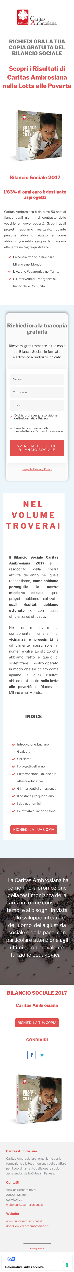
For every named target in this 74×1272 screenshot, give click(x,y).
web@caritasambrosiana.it (24, 1205)
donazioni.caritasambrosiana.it (27, 1226)
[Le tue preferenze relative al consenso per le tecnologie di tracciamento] (67, 1265)
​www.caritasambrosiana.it (24, 1221)
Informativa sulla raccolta (24, 1267)
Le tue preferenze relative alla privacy (41, 1259)
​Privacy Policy (37, 1248)
